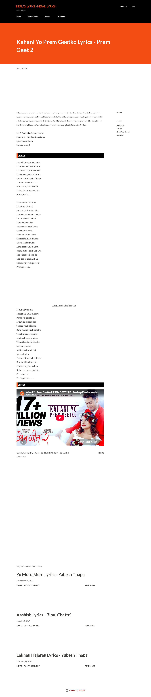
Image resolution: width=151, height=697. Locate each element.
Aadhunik (120, 125)
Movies (119, 129)
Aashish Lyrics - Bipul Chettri (44, 614)
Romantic (120, 135)
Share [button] (119, 112)
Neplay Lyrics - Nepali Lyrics (35, 6)
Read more (90, 585)
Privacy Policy (33, 16)
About (47, 16)
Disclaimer (61, 16)
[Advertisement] (75, 91)
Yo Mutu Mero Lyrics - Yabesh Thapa (51, 574)
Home (18, 16)
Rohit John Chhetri (123, 132)
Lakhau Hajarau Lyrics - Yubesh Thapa (52, 655)
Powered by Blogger (77, 690)
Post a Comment (32, 585)
